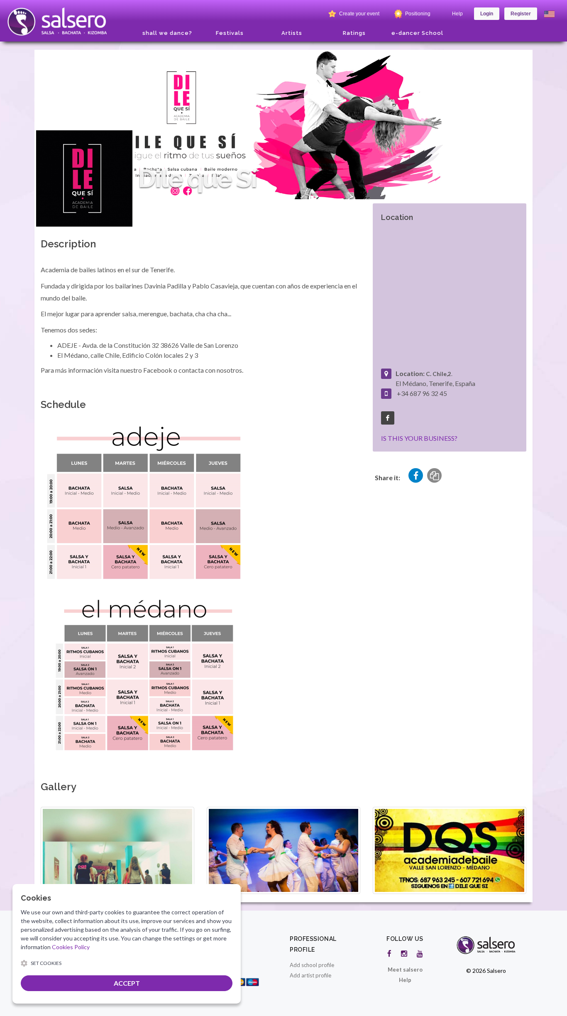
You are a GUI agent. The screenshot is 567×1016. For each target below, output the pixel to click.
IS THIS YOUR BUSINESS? (419, 438)
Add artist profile (310, 975)
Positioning (417, 14)
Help (457, 14)
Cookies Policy (71, 946)
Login (486, 14)
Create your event (358, 14)
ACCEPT (127, 983)
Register (521, 14)
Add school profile (312, 965)
